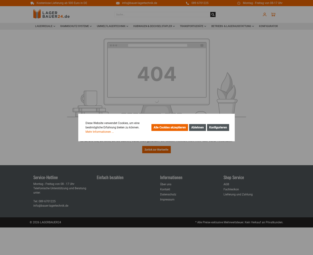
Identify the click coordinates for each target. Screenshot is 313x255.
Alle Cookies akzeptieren (170, 127)
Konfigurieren (218, 127)
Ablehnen (197, 127)
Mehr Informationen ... (99, 131)
